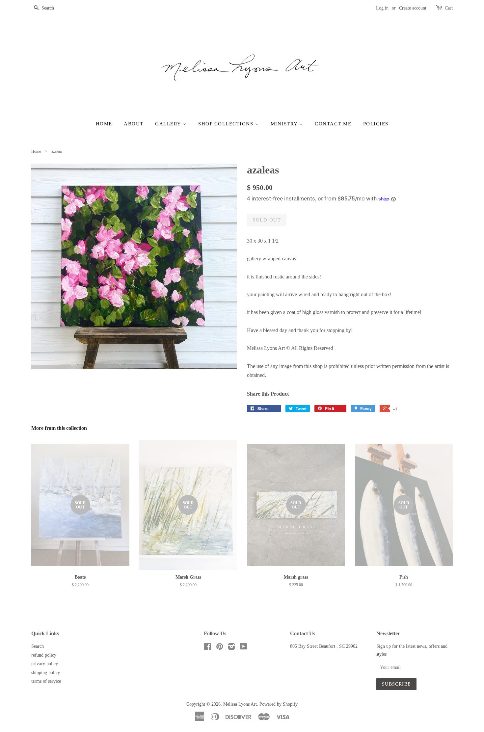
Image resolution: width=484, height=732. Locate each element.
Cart (449, 8)
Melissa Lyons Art (240, 704)
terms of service (46, 681)
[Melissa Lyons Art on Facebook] (207, 647)
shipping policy (45, 672)
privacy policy (44, 663)
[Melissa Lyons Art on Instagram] (231, 647)
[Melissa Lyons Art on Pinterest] (219, 647)
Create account (412, 8)
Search (37, 646)
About (134, 123)
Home (104, 123)
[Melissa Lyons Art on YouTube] (243, 647)
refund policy (43, 655)
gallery (169, 123)
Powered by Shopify (278, 704)
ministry (285, 123)
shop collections (226, 123)
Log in (382, 8)
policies (376, 123)
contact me (333, 123)
